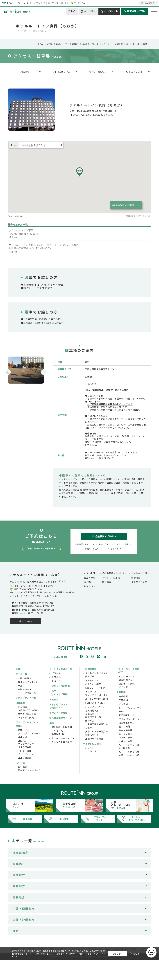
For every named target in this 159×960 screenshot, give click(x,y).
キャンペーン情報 (58, 712)
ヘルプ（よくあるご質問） (59, 692)
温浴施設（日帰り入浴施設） (28, 708)
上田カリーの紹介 (94, 738)
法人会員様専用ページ (60, 717)
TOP (18, 668)
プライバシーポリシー (130, 719)
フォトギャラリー (140, 573)
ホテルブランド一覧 (26, 697)
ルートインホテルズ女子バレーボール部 (129, 753)
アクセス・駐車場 (111, 577)
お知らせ (53, 699)
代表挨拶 (123, 700)
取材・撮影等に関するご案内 (127, 732)
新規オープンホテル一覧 (28, 684)
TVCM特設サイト (127, 715)
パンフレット (111, 11)
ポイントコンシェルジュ (93, 749)
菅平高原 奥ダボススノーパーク (29, 768)
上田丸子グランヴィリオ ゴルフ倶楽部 (26, 744)
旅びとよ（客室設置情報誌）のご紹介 (96, 724)
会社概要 (123, 696)
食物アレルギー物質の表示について (96, 733)
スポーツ (56, 681)
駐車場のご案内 (134, 71)
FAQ (73, 11)
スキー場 (20, 762)
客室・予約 (89, 577)
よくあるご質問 (139, 581)
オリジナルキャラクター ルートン (96, 693)
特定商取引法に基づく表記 (127, 725)
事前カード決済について (127, 685)
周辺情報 (106, 581)
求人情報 (123, 704)
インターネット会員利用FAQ (127, 678)
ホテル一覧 (21, 673)
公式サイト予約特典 (59, 686)
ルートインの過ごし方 (60, 668)
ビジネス (56, 673)
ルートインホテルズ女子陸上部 (129, 746)
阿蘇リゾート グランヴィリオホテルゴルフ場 (29, 733)
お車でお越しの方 (61, 71)
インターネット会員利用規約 (59, 732)
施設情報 (25, 71)
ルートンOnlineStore (96, 698)
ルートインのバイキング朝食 (93, 682)
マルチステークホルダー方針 (127, 739)
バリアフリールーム (95, 706)
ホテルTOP (89, 573)
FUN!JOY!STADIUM (95, 702)
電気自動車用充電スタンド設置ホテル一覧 (93, 714)
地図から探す (24, 678)
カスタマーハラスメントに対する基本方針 (63, 740)
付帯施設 (20, 702)
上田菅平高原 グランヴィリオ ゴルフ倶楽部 (26, 754)
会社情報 (121, 692)
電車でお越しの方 (98, 71)
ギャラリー (89, 11)
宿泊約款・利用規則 (62, 727)
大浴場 (87, 581)
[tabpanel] (26, 368)
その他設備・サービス (113, 573)
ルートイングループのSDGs (130, 710)
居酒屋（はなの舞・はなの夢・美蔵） (28, 716)
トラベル (56, 677)
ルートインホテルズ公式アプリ (96, 675)
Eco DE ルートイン (95, 687)
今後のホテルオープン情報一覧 (27, 691)
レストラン (89, 586)
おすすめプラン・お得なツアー (58, 706)
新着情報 (135, 577)
